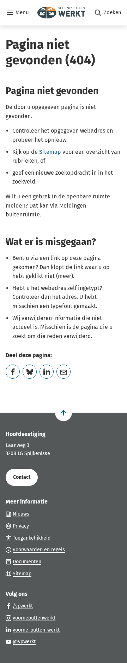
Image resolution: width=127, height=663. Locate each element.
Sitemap (50, 152)
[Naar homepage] (61, 12)
